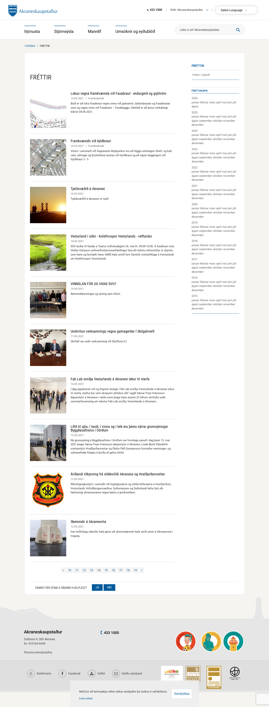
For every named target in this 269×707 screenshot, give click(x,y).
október (218, 120)
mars (212, 102)
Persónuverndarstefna (38, 652)
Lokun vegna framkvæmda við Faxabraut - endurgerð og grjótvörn (118, 93)
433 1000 (111, 632)
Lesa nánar (86, 698)
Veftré (101, 673)
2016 (194, 277)
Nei (109, 587)
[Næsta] (141, 570)
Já (97, 587)
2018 (194, 241)
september (206, 120)
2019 (194, 222)
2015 (194, 296)
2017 (194, 259)
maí (224, 102)
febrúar (204, 102)
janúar (196, 102)
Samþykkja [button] (181, 693)
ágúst (195, 106)
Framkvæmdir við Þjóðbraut (91, 141)
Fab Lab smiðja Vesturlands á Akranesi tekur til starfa (110, 379)
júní (230, 102)
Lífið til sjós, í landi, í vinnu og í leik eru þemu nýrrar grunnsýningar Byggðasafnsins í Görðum (119, 428)
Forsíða (30, 45)
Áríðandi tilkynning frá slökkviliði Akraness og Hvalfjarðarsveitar (118, 474)
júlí (234, 102)
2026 (194, 98)
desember (198, 124)
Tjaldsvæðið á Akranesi (88, 188)
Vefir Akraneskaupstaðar (186, 10)
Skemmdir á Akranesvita (88, 521)
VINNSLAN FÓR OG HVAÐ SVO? (93, 284)
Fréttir (45, 45)
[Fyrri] (63, 570)
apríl (219, 102)
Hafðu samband (132, 673)
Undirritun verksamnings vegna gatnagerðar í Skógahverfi (112, 331)
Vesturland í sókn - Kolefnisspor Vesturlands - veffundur (111, 236)
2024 (194, 131)
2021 (194, 186)
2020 (194, 204)
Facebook (74, 673)
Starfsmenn (44, 673)
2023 (194, 149)
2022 (194, 167)
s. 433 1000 (154, 10)
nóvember (229, 120)
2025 (194, 112)
